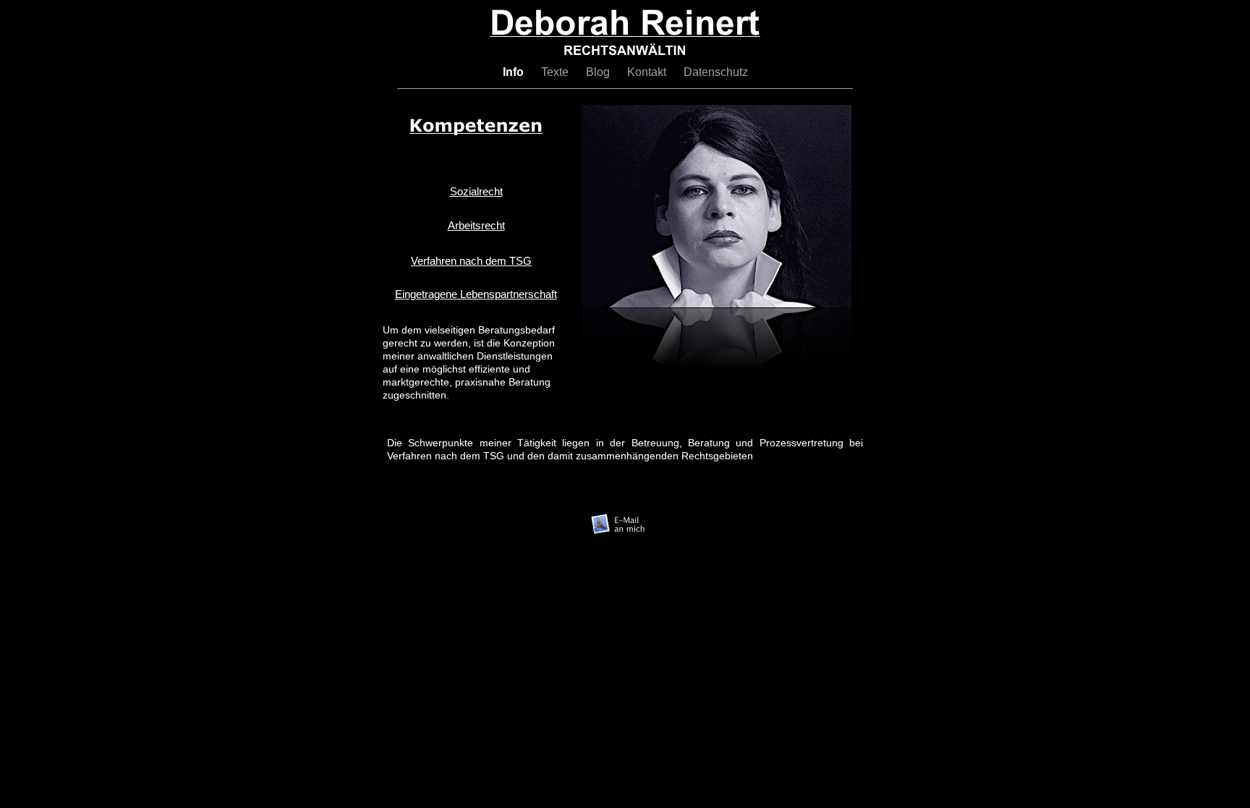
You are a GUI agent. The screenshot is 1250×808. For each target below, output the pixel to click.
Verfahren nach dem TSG (471, 261)
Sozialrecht (476, 191)
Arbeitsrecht (476, 225)
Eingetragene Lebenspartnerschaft (476, 294)
